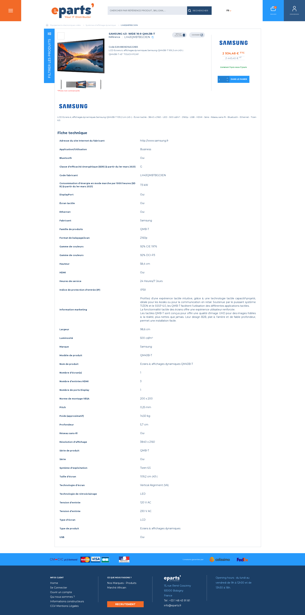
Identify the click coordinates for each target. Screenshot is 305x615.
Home (54, 583)
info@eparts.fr (172, 605)
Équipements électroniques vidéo (65, 25)
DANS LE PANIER (239, 79)
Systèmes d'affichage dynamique (101, 25)
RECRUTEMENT (125, 604)
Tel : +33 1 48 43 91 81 (177, 600)
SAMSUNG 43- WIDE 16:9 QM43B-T (132, 33)
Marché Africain (116, 587)
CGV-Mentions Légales (64, 606)
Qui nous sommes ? (62, 596)
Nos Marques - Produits (121, 583)
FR (227, 10)
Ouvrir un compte (61, 592)
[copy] (153, 37)
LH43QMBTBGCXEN (137, 37)
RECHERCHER (200, 10)
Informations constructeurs (67, 601)
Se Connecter (58, 587)
